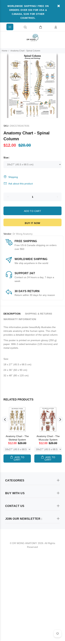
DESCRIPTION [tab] (11, 313)
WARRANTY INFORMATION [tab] (19, 319)
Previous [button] (5, 419)
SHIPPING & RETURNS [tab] (38, 313)
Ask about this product (20, 183)
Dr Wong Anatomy (23, 233)
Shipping (13, 177)
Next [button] (60, 419)
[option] (32, 85)
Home (4, 51)
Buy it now (32, 223)
